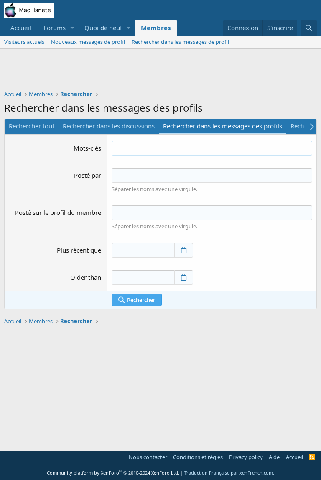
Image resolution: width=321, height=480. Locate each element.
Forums (54, 27)
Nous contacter (148, 457)
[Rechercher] (309, 28)
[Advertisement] (160, 71)
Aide (274, 457)
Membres (156, 27)
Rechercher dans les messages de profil (180, 42)
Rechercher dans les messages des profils (222, 126)
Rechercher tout (31, 126)
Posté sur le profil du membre (58, 212)
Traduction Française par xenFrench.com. (229, 473)
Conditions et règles (198, 457)
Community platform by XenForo (113, 473)
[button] (72, 28)
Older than (85, 277)
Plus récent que (79, 250)
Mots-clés (87, 148)
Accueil (20, 27)
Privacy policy (246, 457)
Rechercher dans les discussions (109, 126)
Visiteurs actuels (24, 42)
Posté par (87, 175)
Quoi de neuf (103, 27)
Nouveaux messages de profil (88, 42)
